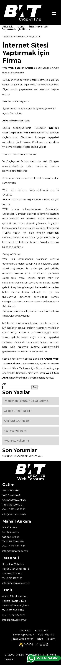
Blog (40, 638)
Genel (21, 26)
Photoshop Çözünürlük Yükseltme (26, 400)
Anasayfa (7, 26)
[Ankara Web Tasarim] (23, 12)
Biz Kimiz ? (41, 630)
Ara (4, 383)
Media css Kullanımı (16, 440)
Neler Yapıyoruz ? (23, 634)
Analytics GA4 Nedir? (17, 420)
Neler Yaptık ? (46, 634)
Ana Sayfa (25, 630)
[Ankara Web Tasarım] (30, 470)
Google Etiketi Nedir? (18, 410)
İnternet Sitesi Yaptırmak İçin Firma (22, 368)
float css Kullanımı (15, 430)
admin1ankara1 (17, 36)
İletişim (51, 638)
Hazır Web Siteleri (22, 638)
